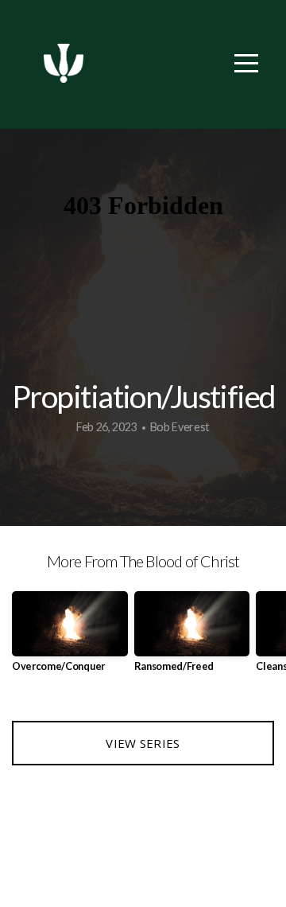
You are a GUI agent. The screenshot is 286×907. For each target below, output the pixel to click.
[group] (70, 637)
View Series (143, 743)
